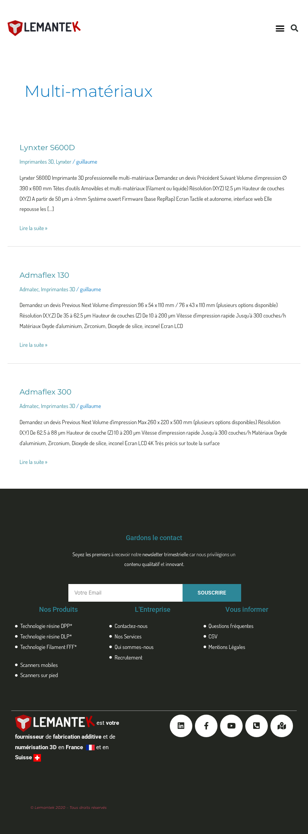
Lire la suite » (33, 227)
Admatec (29, 289)
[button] (280, 28)
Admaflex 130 (44, 275)
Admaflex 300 (45, 391)
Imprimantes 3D (37, 161)
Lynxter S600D (47, 147)
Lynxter (63, 161)
